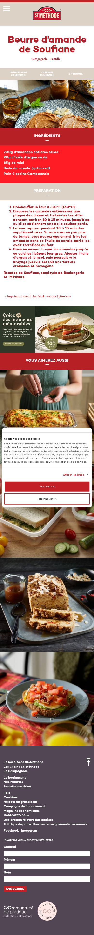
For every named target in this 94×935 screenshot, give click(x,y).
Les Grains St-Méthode (21, 766)
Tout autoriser (47, 486)
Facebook (11, 830)
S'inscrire (15, 889)
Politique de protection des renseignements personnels (45, 824)
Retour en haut (88, 762)
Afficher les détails (73, 474)
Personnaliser (45, 499)
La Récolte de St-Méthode (23, 762)
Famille (55, 59)
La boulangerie (15, 777)
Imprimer (14, 296)
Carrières (11, 797)
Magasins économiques (22, 811)
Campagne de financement (24, 806)
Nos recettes (13, 782)
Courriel (10, 846)
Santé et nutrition (17, 786)
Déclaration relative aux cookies (28, 819)
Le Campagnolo (16, 771)
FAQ (7, 793)
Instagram (29, 830)
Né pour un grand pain (20, 802)
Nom (7, 872)
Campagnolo (39, 59)
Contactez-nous (16, 815)
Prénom (9, 859)
